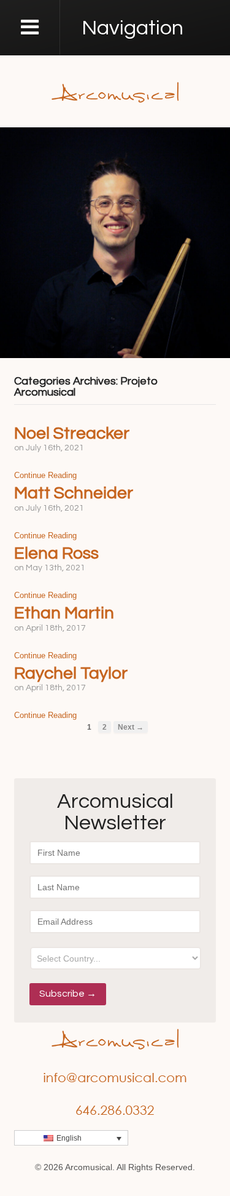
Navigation (132, 28)
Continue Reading (45, 475)
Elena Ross (56, 553)
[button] (71, 1138)
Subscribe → (67, 994)
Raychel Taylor (71, 673)
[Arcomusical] (115, 91)
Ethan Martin (64, 613)
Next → (131, 727)
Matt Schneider (73, 493)
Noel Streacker (71, 433)
